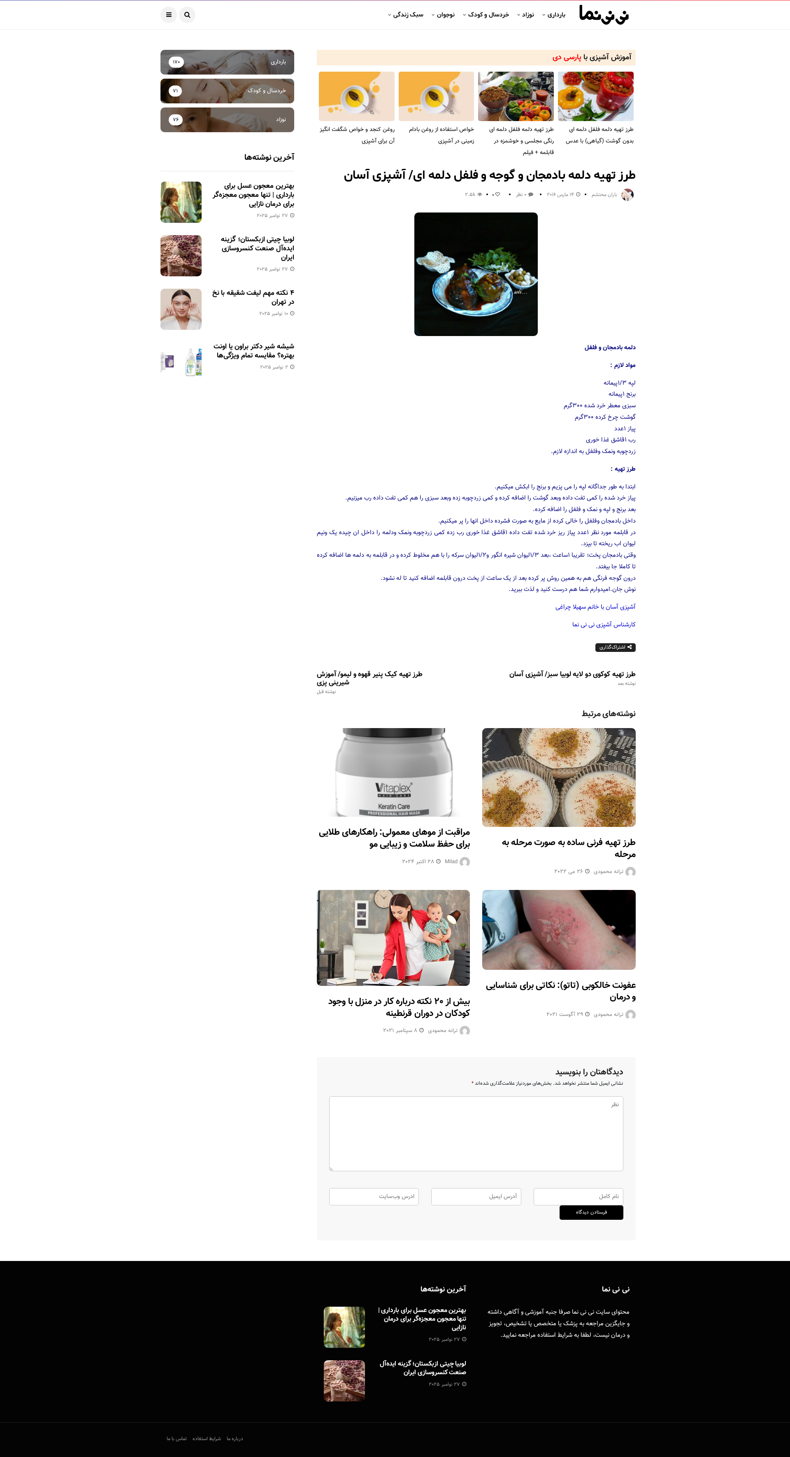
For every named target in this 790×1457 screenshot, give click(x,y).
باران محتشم (604, 194)
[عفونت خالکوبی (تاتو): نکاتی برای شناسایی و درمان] (559, 929)
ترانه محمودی (608, 872)
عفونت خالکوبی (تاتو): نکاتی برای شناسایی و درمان (561, 991)
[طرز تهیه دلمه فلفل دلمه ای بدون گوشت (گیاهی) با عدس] (596, 96)
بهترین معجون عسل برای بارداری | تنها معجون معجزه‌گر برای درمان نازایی (253, 195)
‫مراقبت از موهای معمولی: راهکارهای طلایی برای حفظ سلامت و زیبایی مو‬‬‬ (394, 838)
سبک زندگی (408, 15)
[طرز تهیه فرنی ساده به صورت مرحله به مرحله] (559, 777)
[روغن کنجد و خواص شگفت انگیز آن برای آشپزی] (357, 96)
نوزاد (528, 15)
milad (451, 862)
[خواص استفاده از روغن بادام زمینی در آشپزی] (436, 96)
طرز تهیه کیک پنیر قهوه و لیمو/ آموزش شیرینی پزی (370, 682)
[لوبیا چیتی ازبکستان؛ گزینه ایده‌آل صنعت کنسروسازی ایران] (181, 255)
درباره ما (235, 1439)
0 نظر (521, 194)
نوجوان (446, 15)
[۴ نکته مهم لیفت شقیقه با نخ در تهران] (181, 309)
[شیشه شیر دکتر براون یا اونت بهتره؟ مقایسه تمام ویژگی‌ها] (181, 362)
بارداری (556, 15)
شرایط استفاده (554, 1335)
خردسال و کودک (488, 15)
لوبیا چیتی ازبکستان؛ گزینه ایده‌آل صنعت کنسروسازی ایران (257, 248)
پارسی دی (567, 57)
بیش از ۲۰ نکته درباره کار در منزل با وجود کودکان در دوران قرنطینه (399, 1008)
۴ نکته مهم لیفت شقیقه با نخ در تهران (253, 298)
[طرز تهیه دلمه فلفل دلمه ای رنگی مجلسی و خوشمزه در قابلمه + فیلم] (516, 96)
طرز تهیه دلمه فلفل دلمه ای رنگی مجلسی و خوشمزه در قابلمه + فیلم (521, 141)
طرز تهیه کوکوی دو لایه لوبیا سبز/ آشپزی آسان (572, 678)
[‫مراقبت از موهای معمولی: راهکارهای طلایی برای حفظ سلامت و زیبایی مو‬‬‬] (393, 772)
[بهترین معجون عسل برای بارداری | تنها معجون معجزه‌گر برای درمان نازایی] (181, 202)
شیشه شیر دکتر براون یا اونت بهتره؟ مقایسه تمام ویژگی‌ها (254, 351)
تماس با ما (177, 1439)
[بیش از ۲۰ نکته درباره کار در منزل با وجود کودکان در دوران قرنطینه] (393, 938)
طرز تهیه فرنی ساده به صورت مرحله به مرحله (569, 849)
